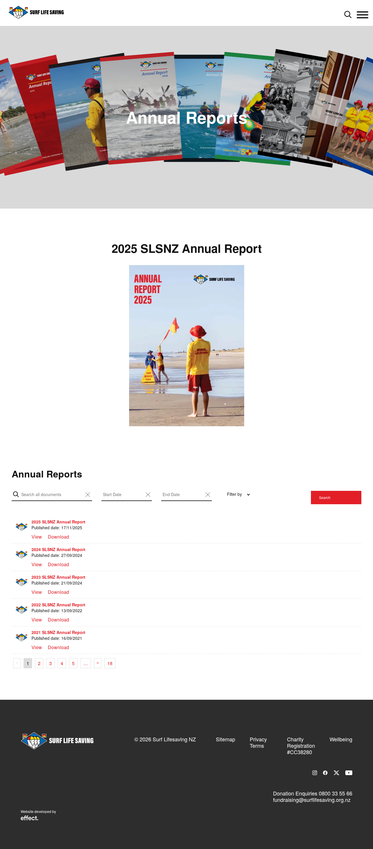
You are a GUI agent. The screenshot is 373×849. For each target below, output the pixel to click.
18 (109, 663)
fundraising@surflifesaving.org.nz (312, 799)
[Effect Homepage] (29, 818)
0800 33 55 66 (335, 793)
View (36, 536)
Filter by (234, 494)
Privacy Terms (258, 742)
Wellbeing (341, 739)
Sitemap (225, 739)
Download (58, 536)
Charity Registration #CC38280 (301, 745)
